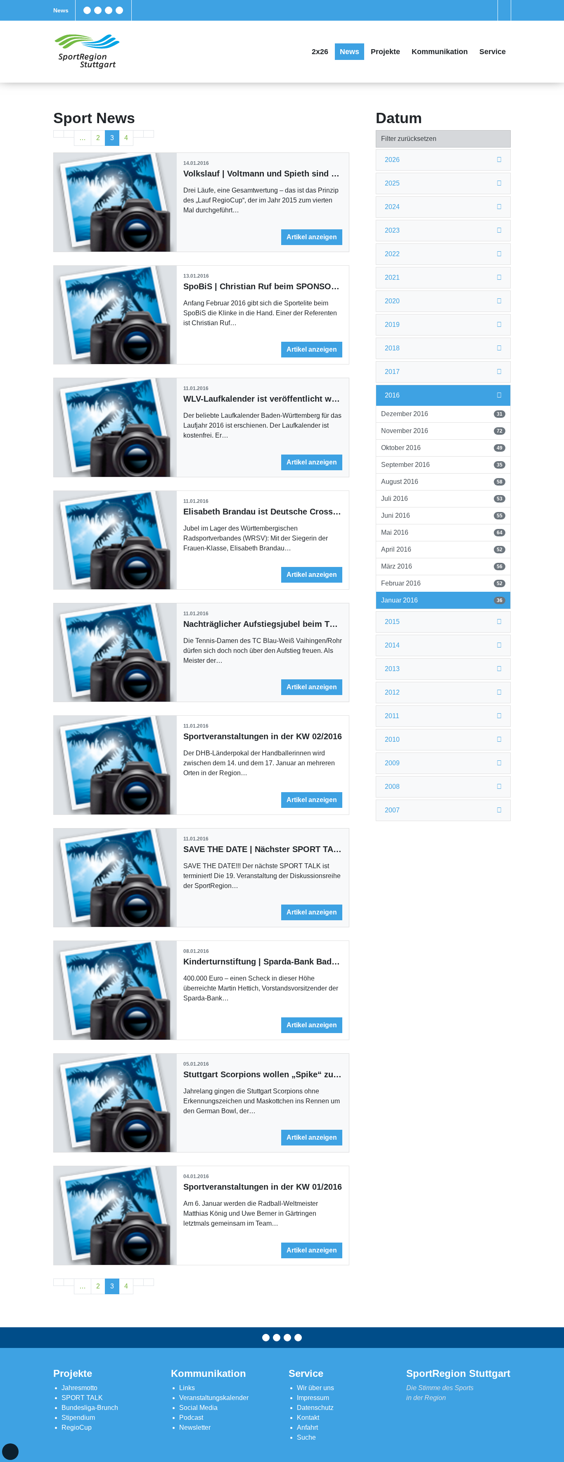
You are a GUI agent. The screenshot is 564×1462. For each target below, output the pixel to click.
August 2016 (441, 481)
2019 (392, 324)
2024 (392, 206)
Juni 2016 (441, 515)
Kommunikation (440, 52)
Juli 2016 (441, 498)
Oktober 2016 (441, 447)
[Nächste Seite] (138, 134)
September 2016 (441, 464)
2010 (392, 739)
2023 (392, 230)
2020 (392, 301)
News (61, 10)
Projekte (385, 52)
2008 (392, 786)
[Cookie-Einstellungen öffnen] (10, 1451)
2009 (392, 763)
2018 (392, 348)
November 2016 (441, 430)
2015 (392, 621)
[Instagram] (108, 10)
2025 (392, 183)
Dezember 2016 (441, 413)
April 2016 (441, 549)
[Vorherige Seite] (69, 134)
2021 (392, 277)
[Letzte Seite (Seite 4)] (148, 134)
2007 (392, 810)
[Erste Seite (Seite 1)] (58, 134)
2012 (392, 692)
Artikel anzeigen (312, 236)
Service (492, 52)
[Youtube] (119, 10)
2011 (392, 715)
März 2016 (441, 566)
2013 (392, 668)
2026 (392, 159)
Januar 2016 (441, 600)
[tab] (443, 160)
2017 (392, 371)
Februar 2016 (441, 583)
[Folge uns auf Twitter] (98, 10)
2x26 (320, 52)
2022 (392, 253)
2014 (392, 645)
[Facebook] (87, 10)
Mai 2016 (441, 532)
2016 (392, 395)
